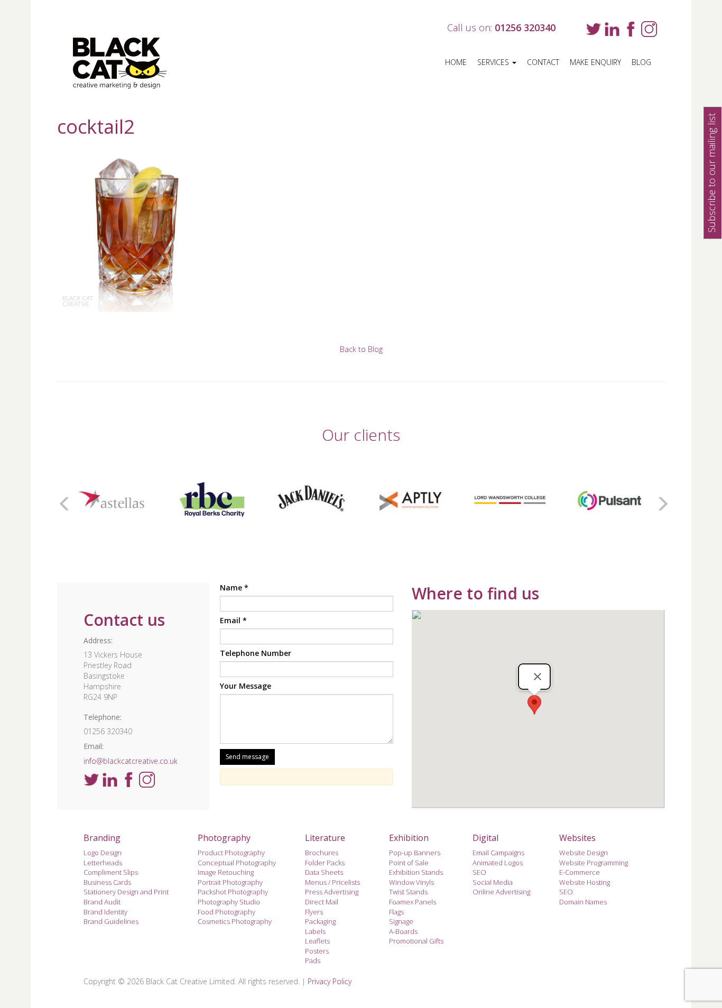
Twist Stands (408, 891)
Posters (317, 951)
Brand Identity (105, 912)
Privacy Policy (329, 981)
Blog (641, 62)
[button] (534, 705)
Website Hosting (584, 882)
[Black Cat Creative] (127, 63)
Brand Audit (102, 902)
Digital (485, 838)
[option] (132, 501)
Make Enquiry (595, 62)
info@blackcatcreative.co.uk (131, 761)
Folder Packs (325, 862)
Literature (325, 838)
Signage (401, 921)
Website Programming (593, 862)
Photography (224, 838)
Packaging (320, 921)
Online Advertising (501, 891)
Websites (577, 838)
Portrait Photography (230, 882)
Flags (396, 912)
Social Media (493, 882)
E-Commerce (579, 872)
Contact (543, 62)
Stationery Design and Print (126, 891)
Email (233, 620)
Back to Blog (361, 349)
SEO (479, 872)
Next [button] (659, 501)
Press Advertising (331, 891)
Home (456, 62)
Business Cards (107, 882)
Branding (102, 838)
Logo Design (103, 852)
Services (494, 62)
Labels (315, 931)
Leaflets (317, 941)
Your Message (245, 686)
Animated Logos (498, 862)
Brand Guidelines (111, 921)
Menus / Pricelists (332, 882)
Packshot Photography (233, 891)
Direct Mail (321, 902)
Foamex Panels (412, 902)
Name (234, 587)
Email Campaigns (498, 852)
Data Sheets (324, 872)
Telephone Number (255, 653)
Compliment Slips (111, 872)
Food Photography (226, 912)
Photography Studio (229, 902)
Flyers (314, 912)
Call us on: (501, 27)
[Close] (537, 676)
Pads (312, 960)
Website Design (583, 852)
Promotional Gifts (416, 941)
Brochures (321, 852)
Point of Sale (409, 862)
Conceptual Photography (237, 862)
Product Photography (231, 852)
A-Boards (403, 931)
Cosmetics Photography (235, 921)
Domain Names (583, 902)
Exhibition (409, 838)
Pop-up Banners (414, 852)
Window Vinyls (411, 882)
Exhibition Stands (416, 872)
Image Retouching (226, 872)
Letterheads (103, 862)
